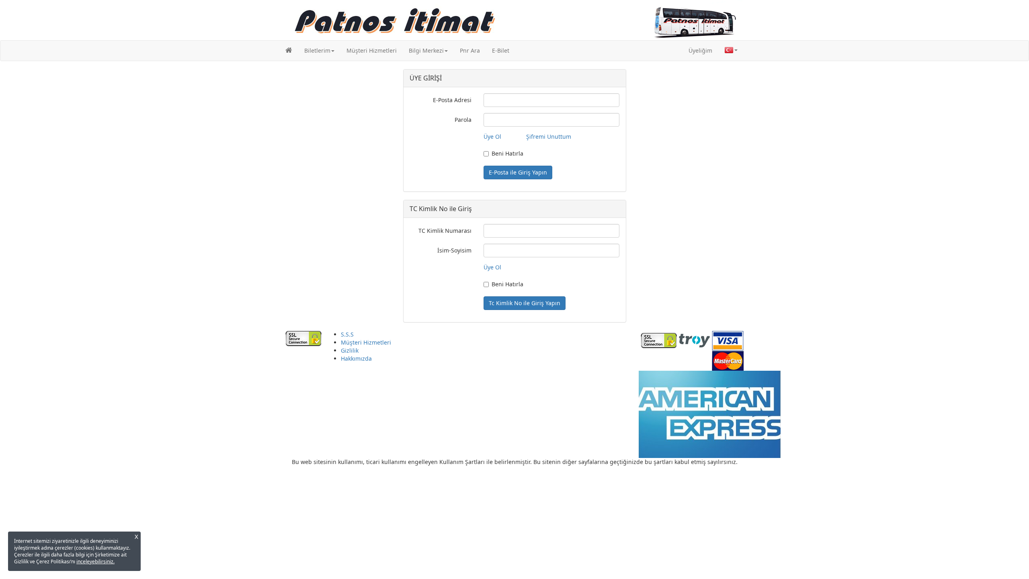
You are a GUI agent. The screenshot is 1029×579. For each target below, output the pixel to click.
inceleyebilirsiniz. (95, 561)
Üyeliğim (700, 50)
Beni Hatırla (507, 153)
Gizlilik (350, 350)
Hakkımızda (356, 358)
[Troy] (694, 339)
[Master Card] (728, 359)
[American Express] (709, 413)
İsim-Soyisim (454, 250)
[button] (319, 51)
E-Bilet (500, 50)
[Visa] (728, 339)
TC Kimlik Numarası (444, 230)
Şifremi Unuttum (548, 136)
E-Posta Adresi (452, 100)
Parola (463, 119)
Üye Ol (492, 136)
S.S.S (347, 334)
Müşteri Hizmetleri (371, 50)
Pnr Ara (470, 50)
